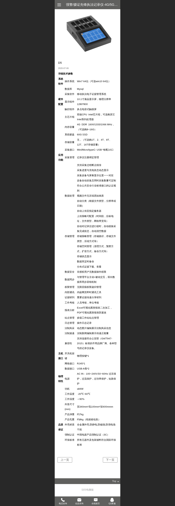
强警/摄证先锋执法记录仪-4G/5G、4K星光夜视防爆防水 (107, 4)
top (114, 481)
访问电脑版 (87, 489)
